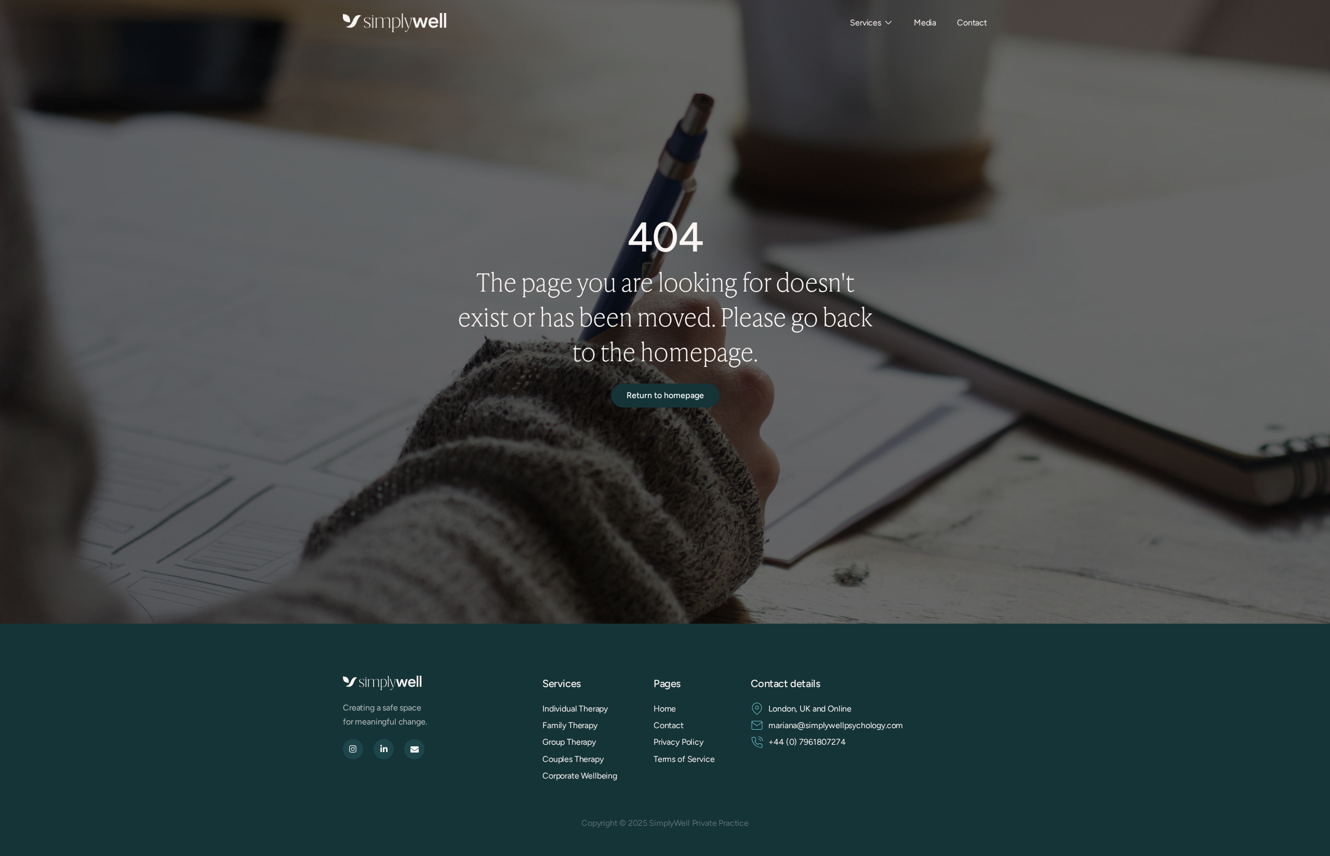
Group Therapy (569, 742)
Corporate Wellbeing (579, 776)
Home (665, 709)
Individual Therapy (575, 709)
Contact (972, 23)
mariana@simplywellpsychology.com (835, 725)
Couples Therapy (573, 759)
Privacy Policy (678, 742)
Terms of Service (684, 759)
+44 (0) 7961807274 (806, 742)
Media (925, 23)
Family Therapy (569, 725)
